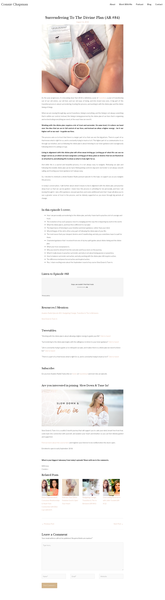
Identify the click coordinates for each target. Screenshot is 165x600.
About (112, 4)
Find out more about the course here (55, 443)
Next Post (118, 524)
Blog (149, 4)
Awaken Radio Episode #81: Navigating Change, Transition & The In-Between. (70, 313)
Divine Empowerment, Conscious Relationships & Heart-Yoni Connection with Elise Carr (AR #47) (51, 503)
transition (102, 98)
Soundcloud (83, 374)
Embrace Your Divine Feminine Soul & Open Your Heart (70, 500)
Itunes (74, 374)
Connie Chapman (14, 4)
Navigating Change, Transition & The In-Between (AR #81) (89, 500)
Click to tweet (105, 336)
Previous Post (48, 524)
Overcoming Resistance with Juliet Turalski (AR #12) (111, 500)
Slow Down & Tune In (49, 319)
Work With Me (125, 4)
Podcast (139, 4)
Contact (159, 4)
